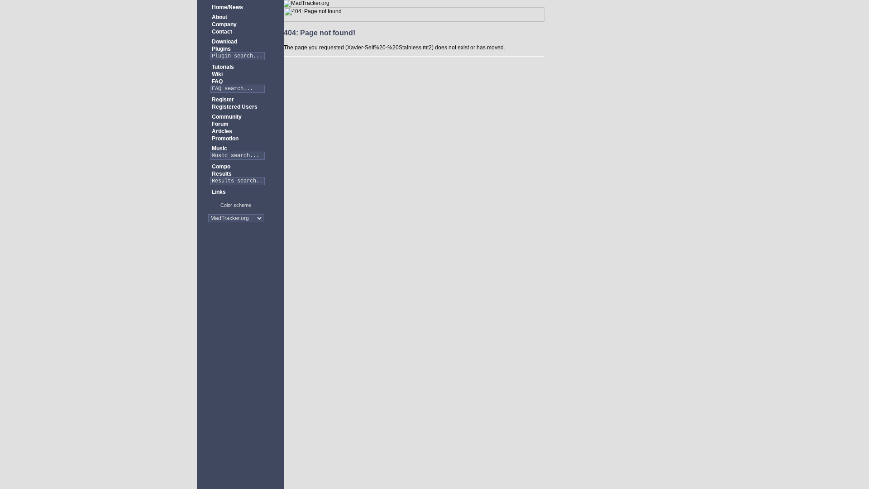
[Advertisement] (236, 258)
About (218, 17)
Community (226, 117)
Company (223, 24)
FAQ (216, 81)
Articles (221, 131)
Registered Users (234, 107)
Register (222, 99)
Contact (221, 32)
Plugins (220, 49)
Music (218, 148)
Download (223, 41)
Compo (220, 166)
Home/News (226, 7)
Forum (219, 124)
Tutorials (222, 67)
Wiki (216, 74)
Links (218, 192)
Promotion (224, 138)
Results (221, 174)
